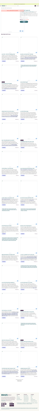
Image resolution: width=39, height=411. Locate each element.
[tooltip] (20, 31)
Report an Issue (19, 380)
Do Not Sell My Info (19, 399)
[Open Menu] (1, 6)
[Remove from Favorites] (20, 31)
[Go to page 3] (10, 224)
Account (37, 5)
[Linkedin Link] (3, 405)
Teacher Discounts (26, 398)
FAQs (17, 395)
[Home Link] (4, 6)
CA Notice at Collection (29, 403)
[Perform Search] (35, 5)
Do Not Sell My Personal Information (21, 403)
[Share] (23, 31)
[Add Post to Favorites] (17, 52)
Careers (32, 398)
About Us (32, 395)
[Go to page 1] (28, 196)
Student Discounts (26, 399)
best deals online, (3, 400)
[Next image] (24, 22)
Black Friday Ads (26, 395)
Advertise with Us (33, 399)
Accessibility (18, 398)
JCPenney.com (25, 13)
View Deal (4, 61)
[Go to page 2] (10, 196)
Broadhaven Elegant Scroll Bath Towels (28, 11)
